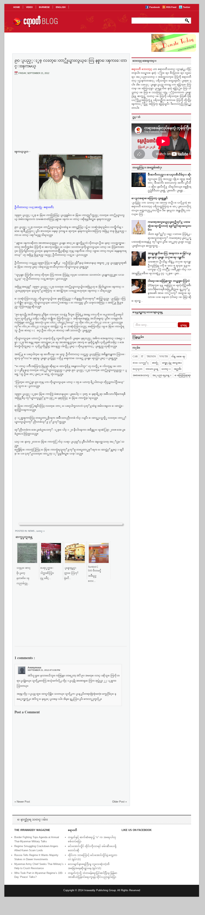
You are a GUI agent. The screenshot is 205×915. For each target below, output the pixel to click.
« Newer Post (22, 801)
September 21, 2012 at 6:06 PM (44, 670)
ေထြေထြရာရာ (183, 375)
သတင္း (40, 531)
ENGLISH (61, 7)
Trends (151, 356)
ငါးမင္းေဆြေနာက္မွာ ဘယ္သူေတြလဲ (169, 280)
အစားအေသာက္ (141, 375)
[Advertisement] (71, 107)
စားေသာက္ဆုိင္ (141, 362)
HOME (16, 7)
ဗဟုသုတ (137, 369)
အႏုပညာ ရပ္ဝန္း (161, 375)
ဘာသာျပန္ (152, 369)
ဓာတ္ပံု (155, 362)
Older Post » (119, 801)
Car (135, 356)
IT (142, 356)
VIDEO (29, 7)
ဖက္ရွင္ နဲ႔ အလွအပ (172, 362)
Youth (163, 356)
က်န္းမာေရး (178, 356)
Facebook (154, 7)
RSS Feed (171, 7)
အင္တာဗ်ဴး (177, 369)
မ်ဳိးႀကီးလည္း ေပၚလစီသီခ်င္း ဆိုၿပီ (171, 174)
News (31, 531)
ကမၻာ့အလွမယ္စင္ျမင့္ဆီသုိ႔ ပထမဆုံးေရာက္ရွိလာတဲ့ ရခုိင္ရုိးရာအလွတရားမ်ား (171, 225)
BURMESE (44, 7)
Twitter (186, 7)
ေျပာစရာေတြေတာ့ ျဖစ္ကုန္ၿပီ (150, 198)
